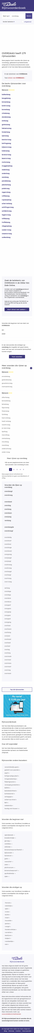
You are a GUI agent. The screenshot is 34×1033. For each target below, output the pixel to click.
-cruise (7, 912)
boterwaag (6, 106)
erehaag (5, 121)
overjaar (7, 636)
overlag (7, 649)
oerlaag (7, 588)
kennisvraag (6, 139)
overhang (8, 632)
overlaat (7, 646)
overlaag (8, 509)
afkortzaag (5, 397)
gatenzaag (6, 124)
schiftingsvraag (8, 207)
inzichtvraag (6, 425)
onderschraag (6, 448)
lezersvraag (6, 158)
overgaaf (8, 605)
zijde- (6, 876)
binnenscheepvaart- (11, 870)
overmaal (8, 660)
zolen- (7, 864)
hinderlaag (6, 132)
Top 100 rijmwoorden (17, 689)
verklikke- (8, 844)
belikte (7, 788)
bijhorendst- (9, 853)
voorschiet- (8, 861)
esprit (6, 773)
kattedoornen (9, 794)
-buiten (7, 914)
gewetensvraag (7, 383)
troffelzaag (6, 222)
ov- (3, 330)
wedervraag (6, 230)
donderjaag (6, 117)
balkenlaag (6, 94)
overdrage (8, 547)
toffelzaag (6, 218)
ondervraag (6, 452)
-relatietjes (8, 906)
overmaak (8, 656)
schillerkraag (7, 211)
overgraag (8, 554)
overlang (8, 653)
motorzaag (6, 162)
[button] (31, 368)
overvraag (8, 582)
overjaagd (8, 558)
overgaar (8, 615)
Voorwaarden (26, 1031)
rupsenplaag (6, 200)
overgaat (8, 619)
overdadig (8, 537)
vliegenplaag (7, 226)
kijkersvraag (6, 147)
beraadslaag (6, 401)
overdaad (8, 502)
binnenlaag (6, 102)
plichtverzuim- (9, 867)
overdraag (9, 495)
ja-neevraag (6, 428)
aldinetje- (8, 847)
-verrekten (8, 932)
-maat (7, 917)
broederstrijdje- (10, 838)
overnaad (8, 673)
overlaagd (8, 571)
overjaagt (8, 561)
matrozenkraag (7, 386)
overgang (8, 622)
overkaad (8, 639)
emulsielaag (6, 376)
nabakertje (8, 805)
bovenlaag (6, 109)
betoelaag (5, 404)
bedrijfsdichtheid (10, 791)
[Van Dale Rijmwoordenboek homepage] (10, 4)
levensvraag (6, 155)
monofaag (5, 445)
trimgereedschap (10, 779)
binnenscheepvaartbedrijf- (13, 850)
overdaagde (9, 527)
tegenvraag (6, 215)
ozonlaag (5, 177)
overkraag (8, 568)
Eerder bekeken (8, 22)
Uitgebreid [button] (27, 22)
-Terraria (7, 903)
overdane (8, 598)
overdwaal (8, 551)
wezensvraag (7, 233)
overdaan (8, 513)
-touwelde (8, 920)
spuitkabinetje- (10, 873)
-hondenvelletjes (10, 929)
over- (4, 334)
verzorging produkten (12, 785)
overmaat (8, 666)
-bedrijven (8, 935)
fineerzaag (5, 411)
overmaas (8, 663)
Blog (5, 1031)
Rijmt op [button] (5, 16)
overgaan (8, 608)
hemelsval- (8, 856)
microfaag (5, 442)
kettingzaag (6, 143)
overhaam (8, 629)
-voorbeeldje (9, 941)
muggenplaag (7, 166)
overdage (8, 591)
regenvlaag (6, 192)
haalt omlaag (6, 421)
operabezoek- (9, 835)
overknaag (8, 565)
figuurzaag (5, 407)
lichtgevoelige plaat (11, 776)
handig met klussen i (11, 808)
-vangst (7, 926)
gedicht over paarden (12, 770)
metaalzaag (6, 438)
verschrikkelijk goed (11, 767)
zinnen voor (16, 78)
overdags (8, 595)
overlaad (8, 643)
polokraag (6, 188)
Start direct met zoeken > (16, 309)
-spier (6, 909)
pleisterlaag (6, 185)
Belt (6, 802)
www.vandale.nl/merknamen (11, 1014)
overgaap (8, 612)
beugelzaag (6, 98)
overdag (8, 505)
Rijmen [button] (29, 16)
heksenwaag (6, 128)
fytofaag (5, 414)
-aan (6, 944)
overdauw (8, 602)
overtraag (8, 578)
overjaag (8, 517)
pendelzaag (6, 181)
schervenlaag (7, 203)
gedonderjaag (6, 380)
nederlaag (6, 170)
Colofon (18, 1031)
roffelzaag (6, 196)
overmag (8, 670)
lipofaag (4, 431)
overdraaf (8, 541)
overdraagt (9, 531)
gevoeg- (7, 841)
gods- (6, 859)
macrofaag (5, 435)
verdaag (8, 520)
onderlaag (6, 173)
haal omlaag (6, 418)
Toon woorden (17, 357)
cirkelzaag (6, 113)
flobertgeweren (10, 782)
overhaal (8, 625)
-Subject (7, 938)
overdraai (8, 544)
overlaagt (8, 575)
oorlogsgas (8, 797)
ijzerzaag (5, 136)
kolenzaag (6, 151)
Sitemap (11, 1031)
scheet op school (10, 799)
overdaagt (9, 491)
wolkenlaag (6, 237)
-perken (7, 923)
